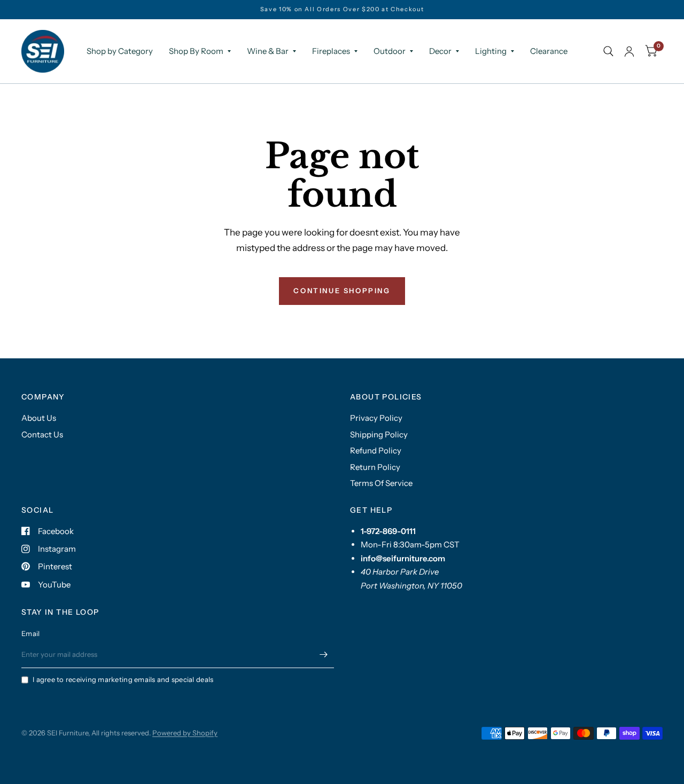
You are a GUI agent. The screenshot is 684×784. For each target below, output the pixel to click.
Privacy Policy (376, 418)
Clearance (549, 51)
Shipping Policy (379, 434)
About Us (38, 418)
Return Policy (375, 467)
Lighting (491, 51)
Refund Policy (375, 450)
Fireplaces (331, 51)
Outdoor (390, 51)
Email (30, 633)
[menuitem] (120, 51)
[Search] (608, 51)
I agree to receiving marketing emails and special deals (123, 679)
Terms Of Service (381, 483)
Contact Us (42, 434)
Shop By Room (196, 51)
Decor (440, 51)
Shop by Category (120, 51)
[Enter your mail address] (323, 654)
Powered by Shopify (184, 732)
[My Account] (629, 51)
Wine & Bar (268, 51)
